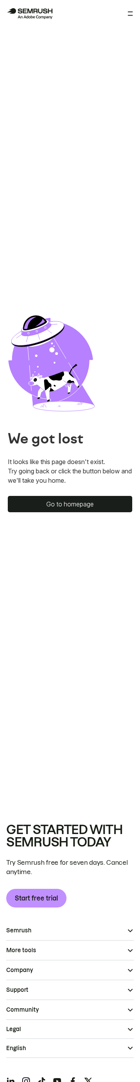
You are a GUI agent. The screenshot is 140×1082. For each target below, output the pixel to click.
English (16, 1048)
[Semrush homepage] (29, 13)
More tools (21, 950)
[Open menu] (130, 13)
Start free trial (36, 898)
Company (19, 970)
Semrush (19, 930)
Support (17, 990)
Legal (13, 1029)
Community (22, 1010)
